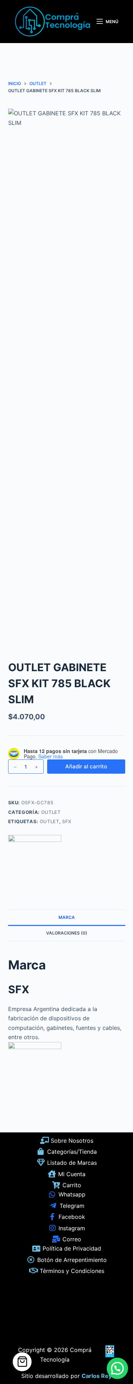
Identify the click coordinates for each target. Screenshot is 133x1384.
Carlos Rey (97, 1375)
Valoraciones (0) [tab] (66, 933)
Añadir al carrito (86, 766)
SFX (67, 821)
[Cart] (22, 1361)
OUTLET (51, 812)
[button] (117, 1368)
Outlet (49, 821)
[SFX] (34, 861)
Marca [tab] (67, 917)
